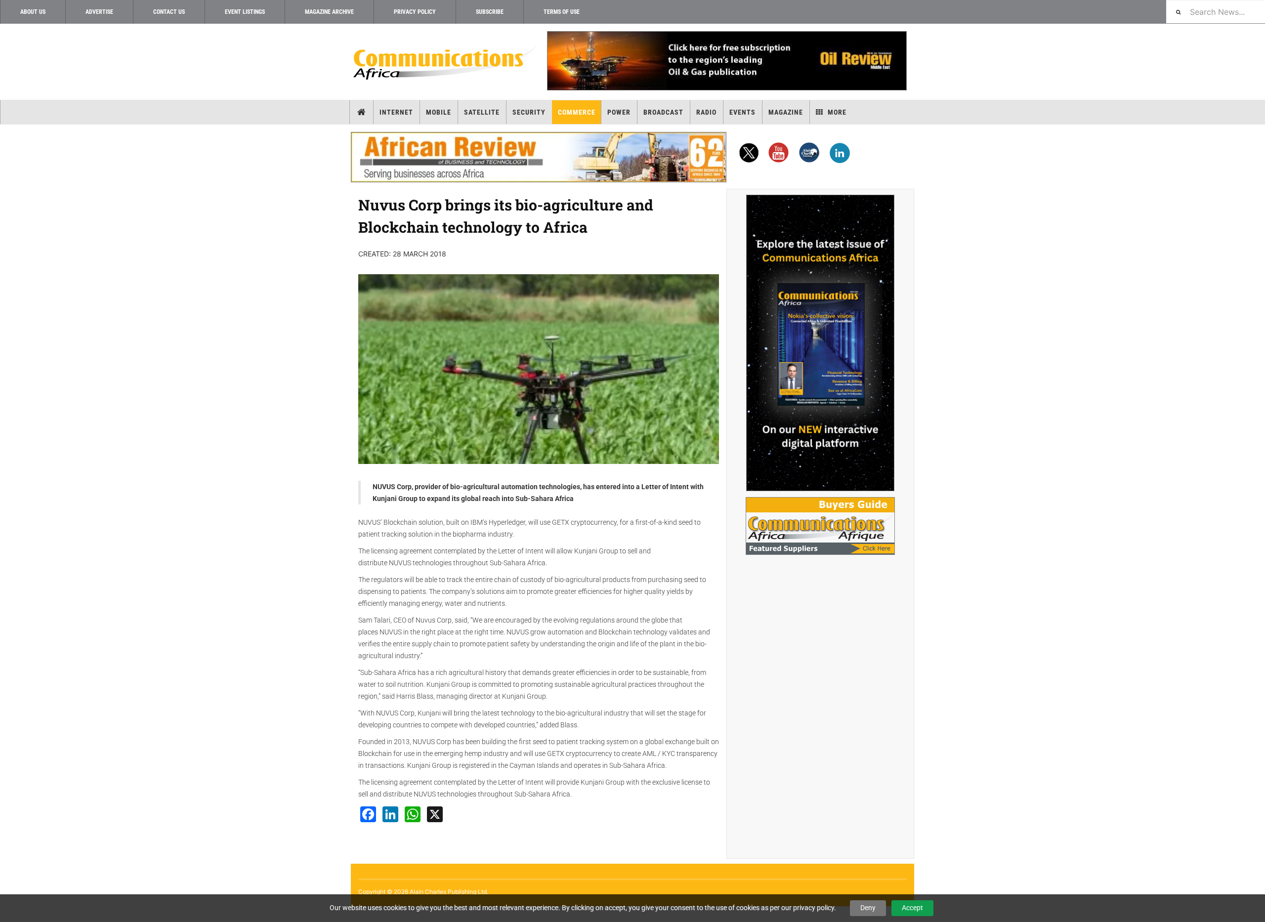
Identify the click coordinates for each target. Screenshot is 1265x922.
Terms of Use (562, 11)
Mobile (438, 112)
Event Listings (245, 11)
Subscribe (490, 11)
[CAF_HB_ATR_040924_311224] (538, 157)
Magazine (785, 112)
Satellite (482, 112)
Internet (396, 112)
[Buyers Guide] (820, 526)
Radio (706, 112)
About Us (32, 11)
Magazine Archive (329, 11)
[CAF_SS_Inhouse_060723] (820, 343)
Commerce (576, 112)
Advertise (99, 11)
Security (529, 112)
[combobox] (1215, 11)
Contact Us (169, 11)
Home (361, 112)
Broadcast (663, 112)
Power (619, 112)
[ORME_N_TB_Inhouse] (726, 60)
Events (742, 112)
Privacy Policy (415, 11)
